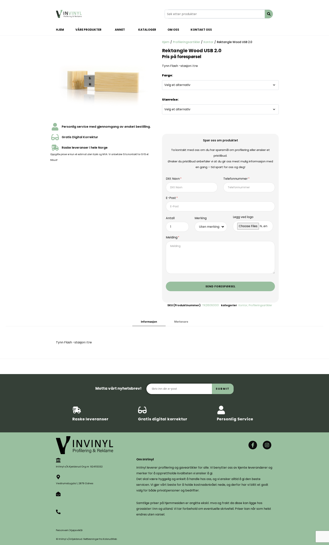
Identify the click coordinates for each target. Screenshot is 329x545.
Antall (170, 218)
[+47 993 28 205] (58, 512)
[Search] (269, 14)
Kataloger (147, 30)
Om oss (173, 30)
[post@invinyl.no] (58, 494)
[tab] (149, 321)
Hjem (60, 30)
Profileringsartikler (186, 42)
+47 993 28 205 (65, 518)
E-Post (171, 198)
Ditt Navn (173, 179)
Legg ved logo (243, 217)
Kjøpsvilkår (76, 530)
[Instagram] (267, 445)
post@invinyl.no (65, 500)
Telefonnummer (235, 179)
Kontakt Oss (201, 30)
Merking (201, 218)
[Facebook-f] (252, 445)
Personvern (62, 530)
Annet (120, 30)
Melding (172, 238)
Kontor (208, 42)
